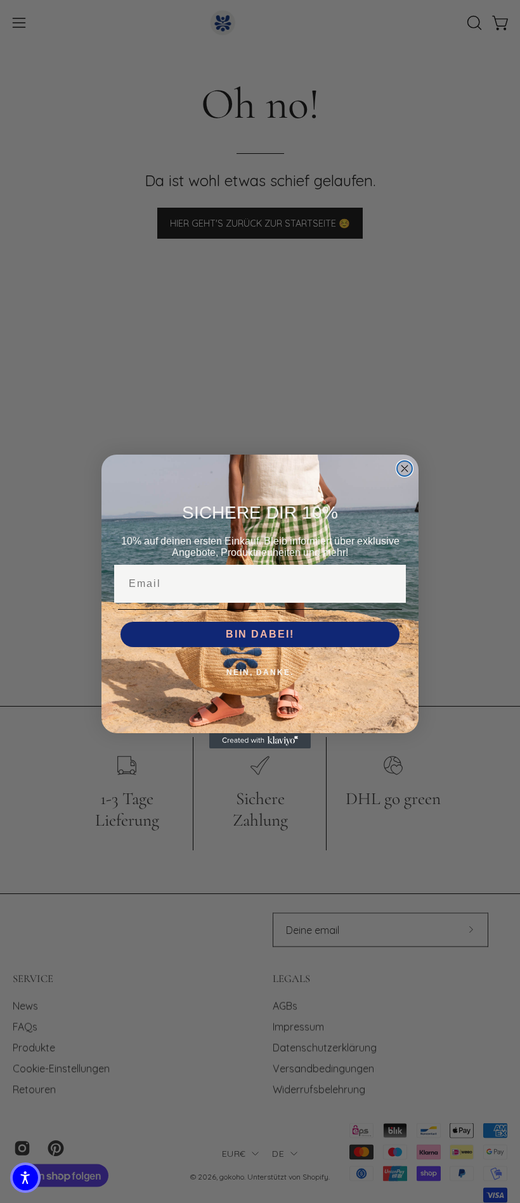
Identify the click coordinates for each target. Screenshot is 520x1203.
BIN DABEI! (260, 634)
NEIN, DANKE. (260, 672)
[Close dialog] (404, 468)
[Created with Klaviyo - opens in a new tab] (260, 740)
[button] (25, 1177)
